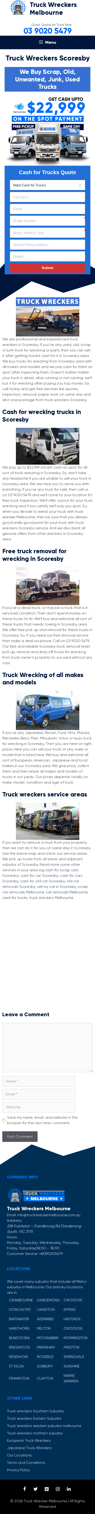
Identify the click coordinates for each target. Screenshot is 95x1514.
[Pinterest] (46, 1489)
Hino (71, 732)
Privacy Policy (18, 1470)
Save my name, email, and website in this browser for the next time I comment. (42, 1120)
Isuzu (78, 738)
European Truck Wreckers (29, 1440)
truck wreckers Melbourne (51, 897)
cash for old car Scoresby (42, 881)
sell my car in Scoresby (56, 886)
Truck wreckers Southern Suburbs (35, 1411)
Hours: (12, 1237)
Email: (11, 1215)
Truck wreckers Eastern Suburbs (34, 1418)
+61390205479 (51, 1253)
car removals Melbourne (67, 892)
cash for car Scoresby (39, 875)
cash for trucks (14, 897)
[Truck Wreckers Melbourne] (18, 7)
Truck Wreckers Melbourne (53, 9)
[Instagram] (57, 1489)
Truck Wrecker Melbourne (45, 1501)
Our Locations (19, 1455)
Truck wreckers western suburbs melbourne (44, 1426)
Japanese (34, 732)
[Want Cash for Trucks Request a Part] (47, 185)
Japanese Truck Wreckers (29, 1448)
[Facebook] (24, 1489)
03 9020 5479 (48, 31)
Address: (14, 1220)
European (23, 760)
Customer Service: (22, 1253)
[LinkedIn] (68, 1489)
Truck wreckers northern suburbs (35, 1433)
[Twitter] (35, 1489)
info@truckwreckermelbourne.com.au (48, 1215)
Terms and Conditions (26, 1462)
